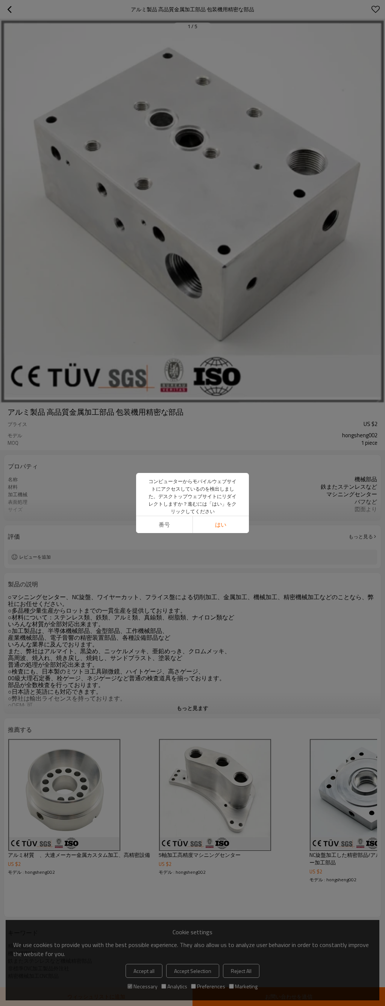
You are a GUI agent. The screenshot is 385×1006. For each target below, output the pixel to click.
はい (220, 524)
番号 (164, 524)
